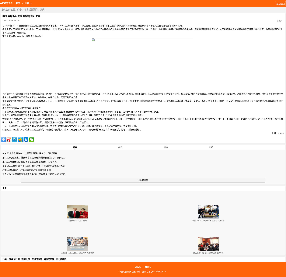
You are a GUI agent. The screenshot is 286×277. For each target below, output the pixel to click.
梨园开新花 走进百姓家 (78, 221)
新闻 (42, 9)
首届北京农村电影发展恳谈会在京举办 (208, 253)
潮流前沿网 (49, 259)
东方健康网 (61, 259)
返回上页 (280, 4)
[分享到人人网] (26, 139)
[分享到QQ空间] (20, 139)
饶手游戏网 (14, 259)
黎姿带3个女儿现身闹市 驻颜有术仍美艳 (208, 221)
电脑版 (148, 267)
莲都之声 (25, 259)
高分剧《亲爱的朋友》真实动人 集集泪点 (77, 253)
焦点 (4, 188)
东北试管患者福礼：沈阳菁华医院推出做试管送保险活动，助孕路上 (33, 157)
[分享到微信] (31, 139)
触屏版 (138, 267)
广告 (19, 9)
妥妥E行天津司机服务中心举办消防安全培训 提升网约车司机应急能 (33, 166)
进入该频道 (143, 180)
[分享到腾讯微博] (14, 139)
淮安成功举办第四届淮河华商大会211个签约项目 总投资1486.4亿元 (33, 174)
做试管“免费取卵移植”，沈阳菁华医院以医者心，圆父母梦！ (30, 153)
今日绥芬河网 (6, 3)
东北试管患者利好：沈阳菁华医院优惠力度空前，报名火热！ (30, 162)
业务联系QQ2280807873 (154, 271)
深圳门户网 (37, 259)
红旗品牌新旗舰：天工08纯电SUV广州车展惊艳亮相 (26, 170)
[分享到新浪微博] (9, 139)
